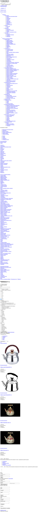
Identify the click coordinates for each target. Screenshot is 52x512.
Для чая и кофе (7, 39)
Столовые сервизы (9, 49)
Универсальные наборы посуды (11, 83)
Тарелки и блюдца (9, 50)
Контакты (4, 464)
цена (3, 338)
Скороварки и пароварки (10, 91)
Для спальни (6, 15)
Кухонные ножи (7, 94)
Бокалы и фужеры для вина (11, 68)
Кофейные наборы (9, 43)
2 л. (2, 294)
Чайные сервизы (9, 40)
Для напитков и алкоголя (8, 67)
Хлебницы (8, 125)
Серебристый (4, 331)
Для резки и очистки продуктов (12, 106)
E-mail (1, 473)
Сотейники (8, 87)
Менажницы (8, 55)
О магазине (4, 138)
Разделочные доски (9, 111)
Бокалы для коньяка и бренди (11, 70)
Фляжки (7, 119)
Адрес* (1, 492)
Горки (7, 53)
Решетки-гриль (9, 116)
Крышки (7, 89)
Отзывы (3, 137)
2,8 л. (2, 296)
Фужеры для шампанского (7, 132)
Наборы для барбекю (10, 115)
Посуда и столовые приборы (5, 279)
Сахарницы (8, 60)
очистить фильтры (3, 343)
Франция (3, 315)
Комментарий (2, 501)
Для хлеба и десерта (9, 54)
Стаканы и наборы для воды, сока (12, 78)
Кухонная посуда (7, 82)
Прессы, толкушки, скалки (11, 110)
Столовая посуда (7, 48)
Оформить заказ (3, 510)
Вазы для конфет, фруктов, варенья (12, 52)
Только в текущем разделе (6, 4)
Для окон (6, 25)
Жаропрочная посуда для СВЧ (11, 90)
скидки (3, 337)
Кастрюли (8, 84)
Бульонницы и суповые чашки (11, 63)
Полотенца (8, 29)
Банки (7, 122)
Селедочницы (8, 61)
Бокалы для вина (5, 131)
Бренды (3, 135)
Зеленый (3, 326)
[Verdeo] (4, 2)
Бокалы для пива (9, 72)
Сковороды (8, 86)
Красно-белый (4, 328)
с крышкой (3, 309)
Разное (7, 113)
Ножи (7, 102)
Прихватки (8, 36)
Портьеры (8, 26)
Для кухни (6, 32)
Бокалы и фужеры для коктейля (11, 73)
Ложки (7, 101)
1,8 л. (2, 293)
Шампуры (8, 120)
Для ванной (6, 28)
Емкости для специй (10, 123)
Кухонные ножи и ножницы (11, 96)
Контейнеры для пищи (10, 124)
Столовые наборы (9, 65)
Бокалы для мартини (10, 71)
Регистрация (2, 141)
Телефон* (2, 490)
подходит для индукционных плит (8, 303)
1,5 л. (2, 292)
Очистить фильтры (11, 332)
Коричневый (4, 327)
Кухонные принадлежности (9, 104)
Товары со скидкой (5, 289)
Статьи (3, 136)
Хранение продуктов (8, 121)
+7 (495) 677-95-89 (3, 5)
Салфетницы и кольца (10, 59)
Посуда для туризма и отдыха (9, 114)
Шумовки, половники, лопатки (11, 112)
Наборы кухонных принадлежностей (12, 105)
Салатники (8, 58)
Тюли (7, 27)
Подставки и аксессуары (10, 98)
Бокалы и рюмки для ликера (11, 74)
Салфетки (8, 35)
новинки (3, 336)
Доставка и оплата (5, 139)
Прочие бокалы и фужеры (11, 80)
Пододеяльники (9, 24)
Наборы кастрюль (9, 85)
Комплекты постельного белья (11, 16)
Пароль (1, 475)
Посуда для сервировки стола (11, 56)
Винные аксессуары (9, 75)
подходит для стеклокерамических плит (8, 304)
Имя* (1, 488)
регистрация (11, 478)
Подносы (8, 109)
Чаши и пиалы (9, 66)
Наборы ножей (9, 95)
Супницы (8, 64)
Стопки (7, 117)
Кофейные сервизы (9, 41)
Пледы (7, 17)
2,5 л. (2, 295)
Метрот (3, 322)
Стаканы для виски (9, 77)
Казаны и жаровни (9, 88)
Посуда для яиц (9, 57)
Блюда (7, 51)
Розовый (3, 330)
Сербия (3, 314)
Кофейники (8, 46)
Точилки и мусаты (9, 97)
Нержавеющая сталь (5, 301)
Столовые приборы (7, 99)
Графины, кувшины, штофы (11, 76)
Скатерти (8, 33)
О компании (4, 461)
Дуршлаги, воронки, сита (10, 107)
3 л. (2, 297)
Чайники (8, 45)
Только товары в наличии (6, 290)
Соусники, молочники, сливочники (12, 62)
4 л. (2, 299)
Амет (2, 321)
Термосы (8, 118)
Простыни (8, 21)
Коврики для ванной (10, 30)
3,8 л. (2, 298)
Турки (7, 47)
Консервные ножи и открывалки (12, 108)
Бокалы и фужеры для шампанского (12, 69)
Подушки (8, 19)
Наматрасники (9, 22)
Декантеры (8, 79)
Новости (3, 462)
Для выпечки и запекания (10, 92)
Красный (3, 329)
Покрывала (8, 18)
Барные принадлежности (10, 81)
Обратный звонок (3, 6)
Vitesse (3, 320)
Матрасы (8, 23)
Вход (6, 141)
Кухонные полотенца (10, 34)
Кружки (7, 44)
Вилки (7, 100)
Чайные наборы (9, 42)
